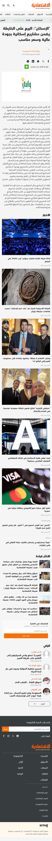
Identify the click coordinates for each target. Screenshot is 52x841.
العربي (18, 20)
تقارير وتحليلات (19, 14)
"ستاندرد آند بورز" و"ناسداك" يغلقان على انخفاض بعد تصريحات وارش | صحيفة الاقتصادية (19, 611)
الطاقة (7, 14)
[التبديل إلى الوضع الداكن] (14, 5)
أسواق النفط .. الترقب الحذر (28, 682)
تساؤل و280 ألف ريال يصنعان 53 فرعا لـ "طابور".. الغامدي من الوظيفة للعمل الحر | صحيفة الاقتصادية (20, 576)
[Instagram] (8, 736)
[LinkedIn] (17, 736)
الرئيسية (49, 14)
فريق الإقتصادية (42, 793)
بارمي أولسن (36, 652)
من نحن (45, 787)
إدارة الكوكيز (43, 810)
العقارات (44, 779)
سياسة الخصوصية (42, 804)
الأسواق (40, 14)
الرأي (21, 761)
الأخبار (20, 767)
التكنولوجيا (18, 756)
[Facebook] (4, 736)
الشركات (31, 14)
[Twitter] (13, 736)
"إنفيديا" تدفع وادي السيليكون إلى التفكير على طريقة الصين (24, 656)
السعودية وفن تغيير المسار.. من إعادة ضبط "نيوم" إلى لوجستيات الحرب (22, 694)
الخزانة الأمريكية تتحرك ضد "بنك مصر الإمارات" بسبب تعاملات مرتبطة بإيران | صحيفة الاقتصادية (20, 588)
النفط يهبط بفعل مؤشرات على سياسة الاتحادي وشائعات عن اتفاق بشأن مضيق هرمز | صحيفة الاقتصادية (19, 564)
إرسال (5, 729)
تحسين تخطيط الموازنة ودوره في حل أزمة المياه (23, 670)
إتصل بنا (45, 816)
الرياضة (48, 538)
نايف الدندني (36, 679)
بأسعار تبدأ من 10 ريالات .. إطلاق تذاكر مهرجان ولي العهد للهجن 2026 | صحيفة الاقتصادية (20, 600)
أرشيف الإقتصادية (41, 798)
